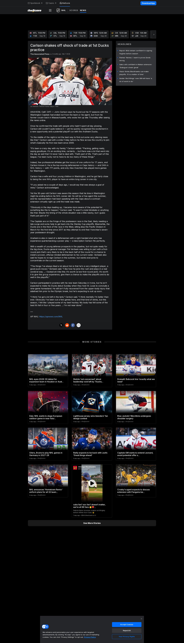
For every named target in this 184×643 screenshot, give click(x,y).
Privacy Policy (90, 637)
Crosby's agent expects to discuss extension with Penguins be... (133, 490)
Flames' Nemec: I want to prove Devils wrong (135, 59)
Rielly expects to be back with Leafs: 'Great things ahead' (90, 453)
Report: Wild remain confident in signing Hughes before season (135, 52)
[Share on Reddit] (67, 325)
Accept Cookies (126, 624)
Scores (73, 10)
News (83, 10)
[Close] (141, 618)
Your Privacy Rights (127, 636)
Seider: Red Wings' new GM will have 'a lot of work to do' (135, 79)
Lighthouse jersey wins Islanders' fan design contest (90, 417)
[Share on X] (61, 325)
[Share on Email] (79, 325)
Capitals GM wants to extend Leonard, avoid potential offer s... (135, 453)
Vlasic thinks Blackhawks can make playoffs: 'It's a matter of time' (134, 72)
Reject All (127, 630)
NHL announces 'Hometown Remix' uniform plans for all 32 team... (45, 490)
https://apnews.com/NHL (51, 316)
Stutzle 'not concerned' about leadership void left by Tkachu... (88, 380)
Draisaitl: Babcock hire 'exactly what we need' (136, 380)
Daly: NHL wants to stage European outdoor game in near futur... (45, 417)
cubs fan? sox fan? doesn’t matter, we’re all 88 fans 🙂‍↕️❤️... (89, 505)
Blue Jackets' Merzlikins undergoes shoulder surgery (134, 417)
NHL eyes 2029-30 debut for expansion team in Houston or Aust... (46, 380)
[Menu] (50, 10)
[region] (92, 629)
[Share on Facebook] (73, 325)
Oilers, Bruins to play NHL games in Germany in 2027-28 (45, 453)
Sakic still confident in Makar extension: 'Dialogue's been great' (135, 65)
